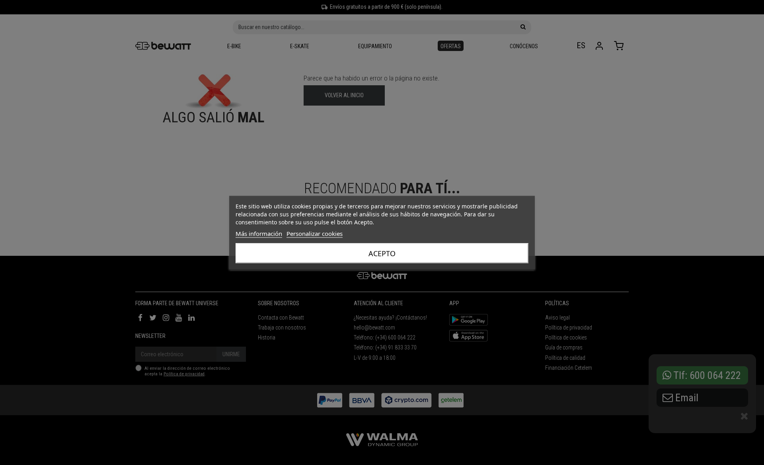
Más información (259, 233)
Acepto (382, 253)
